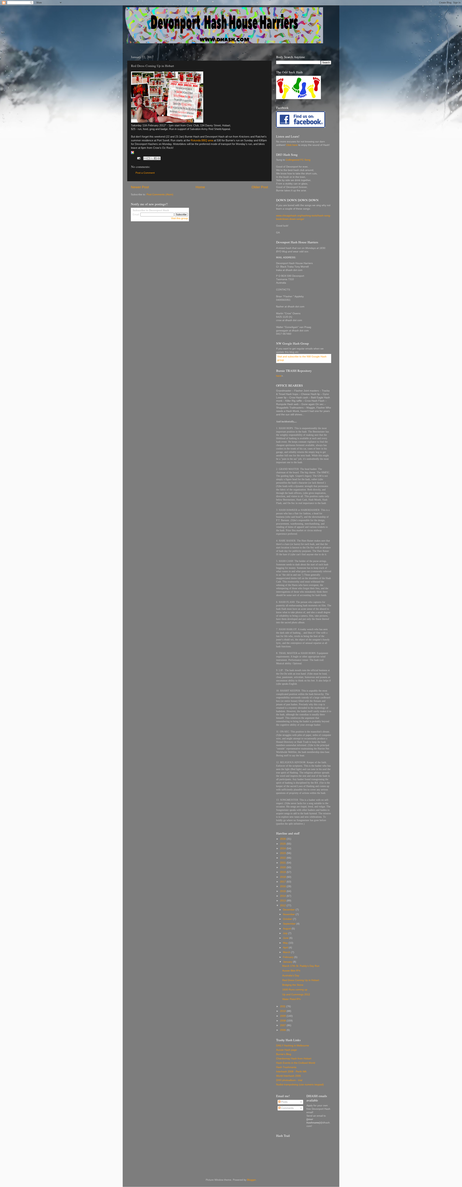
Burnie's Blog (283, 1054)
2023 (283, 853)
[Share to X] (152, 158)
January (288, 961)
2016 (283, 886)
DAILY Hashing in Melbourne (292, 1045)
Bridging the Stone (292, 985)
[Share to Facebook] (155, 158)
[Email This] (145, 158)
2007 (283, 1025)
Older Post (260, 187)
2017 (283, 881)
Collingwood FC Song (298, 159)
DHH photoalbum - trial (289, 1080)
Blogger (251, 1180)
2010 (283, 1011)
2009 (283, 1016)
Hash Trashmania (286, 1067)
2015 (283, 891)
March (287, 952)
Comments (287, 1108)
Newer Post (140, 187)
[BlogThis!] (148, 158)
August (287, 928)
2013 (283, 900)
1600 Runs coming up (294, 989)
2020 (283, 867)
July (285, 933)
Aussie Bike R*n (291, 970)
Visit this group (179, 218)
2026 (283, 839)
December (289, 909)
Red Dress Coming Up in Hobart (300, 980)
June (286, 938)
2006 (283, 1030)
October (288, 919)
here (278, 376)
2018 (283, 877)
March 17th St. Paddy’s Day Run (300, 966)
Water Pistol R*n (291, 999)
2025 (283, 843)
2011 (283, 1006)
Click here (292, 145)
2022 (283, 857)
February (288, 957)
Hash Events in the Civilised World (295, 1063)
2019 (283, 872)
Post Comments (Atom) (160, 194)
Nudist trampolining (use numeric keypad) (300, 1084)
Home (200, 187)
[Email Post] (138, 158)
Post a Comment (145, 172)
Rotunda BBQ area (202, 140)
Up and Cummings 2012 (296, 994)
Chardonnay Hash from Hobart (293, 1058)
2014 (283, 896)
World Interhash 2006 (288, 1076)
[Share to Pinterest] (159, 158)
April (286, 947)
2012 (283, 905)
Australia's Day (290, 975)
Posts (283, 1102)
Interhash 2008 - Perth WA (291, 1071)
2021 (283, 862)
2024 (283, 848)
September (289, 923)
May (286, 943)
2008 (283, 1020)
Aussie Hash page (286, 1050)
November (289, 914)
